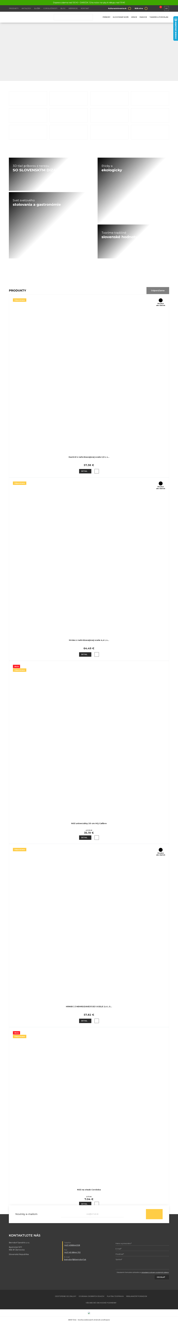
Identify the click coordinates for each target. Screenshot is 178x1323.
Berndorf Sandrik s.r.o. (28, 17)
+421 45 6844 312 (72, 1252)
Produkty (14, 8)
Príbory (106, 17)
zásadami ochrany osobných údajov (155, 1272)
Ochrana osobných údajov (91, 1296)
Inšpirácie (73, 8)
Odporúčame (158, 290)
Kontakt (85, 8)
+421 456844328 (72, 1245)
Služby (37, 8)
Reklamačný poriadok (136, 1296)
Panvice (143, 17)
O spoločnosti (50, 8)
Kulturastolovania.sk (117, 8)
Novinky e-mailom (26, 1214)
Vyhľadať (89, 17)
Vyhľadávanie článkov (73, 17)
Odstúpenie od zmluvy (65, 1296)
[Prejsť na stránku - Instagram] (167, 1300)
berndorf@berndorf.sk (75, 1259)
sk (166, 8)
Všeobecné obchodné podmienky (101, 1303)
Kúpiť (96, 471)
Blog (63, 8)
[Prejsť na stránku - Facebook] (163, 1300)
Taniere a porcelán (158, 17)
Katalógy (26, 8)
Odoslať (154, 1214)
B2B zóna (139, 8)
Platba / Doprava (115, 1296)
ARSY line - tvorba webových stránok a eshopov (89, 1320)
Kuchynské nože (121, 17)
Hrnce (134, 17)
